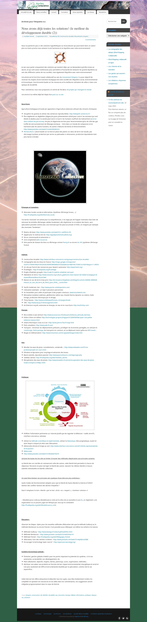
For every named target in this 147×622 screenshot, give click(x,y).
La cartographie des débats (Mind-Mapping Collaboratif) (116, 52)
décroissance (42, 240)
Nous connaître (41, 12)
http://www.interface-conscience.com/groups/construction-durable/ (64, 259)
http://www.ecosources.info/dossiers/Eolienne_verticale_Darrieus (67, 315)
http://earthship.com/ (81, 305)
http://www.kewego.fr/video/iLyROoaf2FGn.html (55, 532)
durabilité (52, 595)
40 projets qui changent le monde (79, 90)
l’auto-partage (38, 330)
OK (123, 21)
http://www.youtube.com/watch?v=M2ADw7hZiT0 (41, 454)
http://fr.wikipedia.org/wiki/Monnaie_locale (39, 215)
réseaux (93, 595)
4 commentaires (90, 40)
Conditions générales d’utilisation (101, 614)
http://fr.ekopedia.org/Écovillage (44, 270)
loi (81, 500)
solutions (27, 597)
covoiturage (28, 330)
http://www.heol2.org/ (74, 267)
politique (88, 595)
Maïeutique (71, 441)
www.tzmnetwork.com (78, 292)
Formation (64, 12)
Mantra (77, 616)
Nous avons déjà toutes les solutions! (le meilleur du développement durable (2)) (55, 30)
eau (56, 595)
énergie (67, 595)
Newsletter (102, 12)
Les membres (67, 614)
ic (49, 237)
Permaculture (29, 132)
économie (61, 595)
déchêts (45, 595)
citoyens (28, 595)
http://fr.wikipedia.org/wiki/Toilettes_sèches (51, 358)
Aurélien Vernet (29, 36)
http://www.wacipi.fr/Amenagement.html (42, 303)
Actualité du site (26, 12)
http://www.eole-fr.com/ (44, 325)
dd (41, 595)
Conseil (53, 12)
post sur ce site (57, 94)
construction (36, 595)
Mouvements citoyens (81, 36)
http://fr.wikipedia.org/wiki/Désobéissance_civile (39, 505)
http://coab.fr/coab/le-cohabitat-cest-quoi (59, 272)
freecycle (66, 242)
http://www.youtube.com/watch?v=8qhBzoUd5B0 (70, 539)
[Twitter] (123, 5)
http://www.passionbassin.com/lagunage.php (65, 355)
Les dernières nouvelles (81, 614)
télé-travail (91, 330)
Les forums (57, 614)
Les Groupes (47, 614)
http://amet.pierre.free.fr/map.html (61, 323)
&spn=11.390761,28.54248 (97, 265)
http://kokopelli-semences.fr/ (79, 114)
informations (80, 595)
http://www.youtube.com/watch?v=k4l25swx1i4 (57, 534)
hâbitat (73, 595)
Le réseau (90, 12)
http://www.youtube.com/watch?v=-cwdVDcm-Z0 (53, 232)
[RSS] (126, 5)
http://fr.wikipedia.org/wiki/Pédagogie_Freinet (53, 537)
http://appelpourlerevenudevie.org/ (59, 235)
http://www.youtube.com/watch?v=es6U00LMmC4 (41, 129)
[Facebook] (119, 5)
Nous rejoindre (78, 12)
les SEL (79, 242)
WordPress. (85, 616)
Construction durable (67, 36)
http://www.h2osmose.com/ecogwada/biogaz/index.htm (62, 333)
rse (22, 597)
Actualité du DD (54, 36)
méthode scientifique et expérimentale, (45, 441)
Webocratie (28, 451)
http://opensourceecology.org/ (65, 542)
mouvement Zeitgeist (70, 77)
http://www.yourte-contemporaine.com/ (55, 287)
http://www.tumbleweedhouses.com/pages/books (52, 300)
